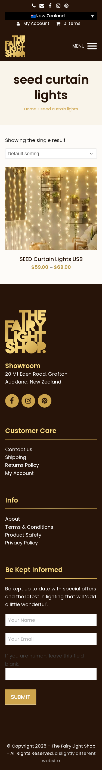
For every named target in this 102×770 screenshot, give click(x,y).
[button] (84, 46)
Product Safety (23, 534)
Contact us (18, 449)
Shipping (15, 457)
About (12, 518)
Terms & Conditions (29, 527)
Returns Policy (22, 465)
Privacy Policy (21, 542)
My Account (36, 23)
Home (30, 109)
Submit (20, 697)
